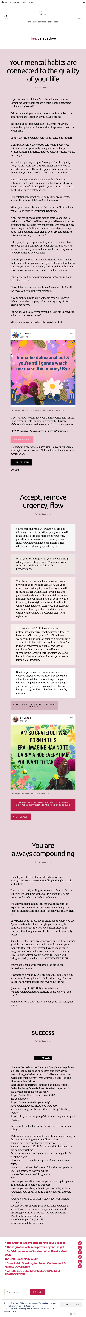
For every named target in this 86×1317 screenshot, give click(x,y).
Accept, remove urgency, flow (43, 501)
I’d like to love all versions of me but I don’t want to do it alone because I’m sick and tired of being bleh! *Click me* (43, 804)
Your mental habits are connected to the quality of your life (43, 70)
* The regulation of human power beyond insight (34, 1247)
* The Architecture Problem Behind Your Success (35, 1242)
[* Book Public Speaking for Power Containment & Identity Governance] (80, 1262)
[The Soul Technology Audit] (80, 1257)
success (43, 1032)
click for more (20, 817)
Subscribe (38, 1292)
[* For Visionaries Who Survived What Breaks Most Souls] (80, 1252)
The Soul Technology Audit (21, 1259)
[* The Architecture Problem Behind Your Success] (80, 1243)
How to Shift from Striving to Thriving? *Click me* (34, 705)
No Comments (44, 87)
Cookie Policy (10, 1311)
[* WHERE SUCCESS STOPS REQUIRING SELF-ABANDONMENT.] (80, 1266)
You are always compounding (43, 849)
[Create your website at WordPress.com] (43, 2)
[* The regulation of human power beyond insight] (80, 1248)
